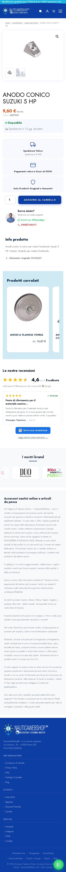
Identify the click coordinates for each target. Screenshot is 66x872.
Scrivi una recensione (35, 430)
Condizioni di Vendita (14, 763)
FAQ (7, 772)
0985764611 (29, 225)
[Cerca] (40, 11)
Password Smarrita (13, 806)
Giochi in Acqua (34, 858)
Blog (7, 782)
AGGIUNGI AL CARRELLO (40, 199)
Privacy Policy (11, 767)
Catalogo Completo (13, 777)
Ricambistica (48, 853)
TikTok (7, 836)
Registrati (9, 802)
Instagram (9, 831)
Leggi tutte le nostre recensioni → (33, 437)
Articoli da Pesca (16, 858)
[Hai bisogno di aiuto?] (58, 864)
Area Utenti (10, 797)
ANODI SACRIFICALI (31, 22)
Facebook (9, 826)
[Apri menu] (60, 11)
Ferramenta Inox (18, 853)
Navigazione (34, 853)
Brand (47, 858)
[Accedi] (47, 11)
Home (7, 22)
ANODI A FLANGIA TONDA (26, 335)
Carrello (8, 811)
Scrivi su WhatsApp (32, 220)
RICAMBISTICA (17, 22)
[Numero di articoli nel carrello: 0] (53, 11)
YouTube (8, 841)
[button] (57, 36)
